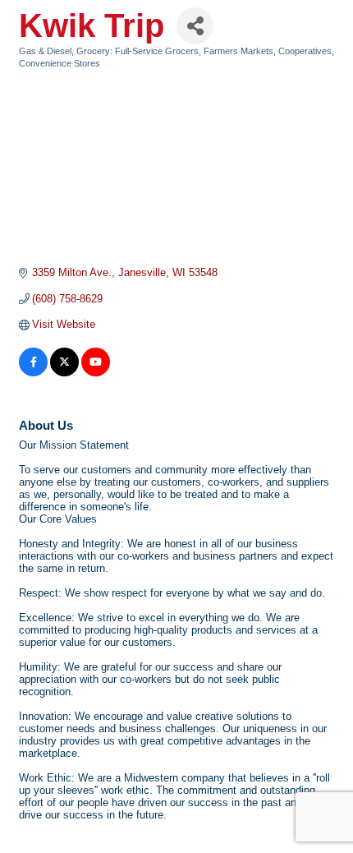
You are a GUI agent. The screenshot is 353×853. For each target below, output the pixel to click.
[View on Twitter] (64, 373)
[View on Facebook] (33, 373)
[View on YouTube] (95, 373)
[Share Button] (194, 25)
